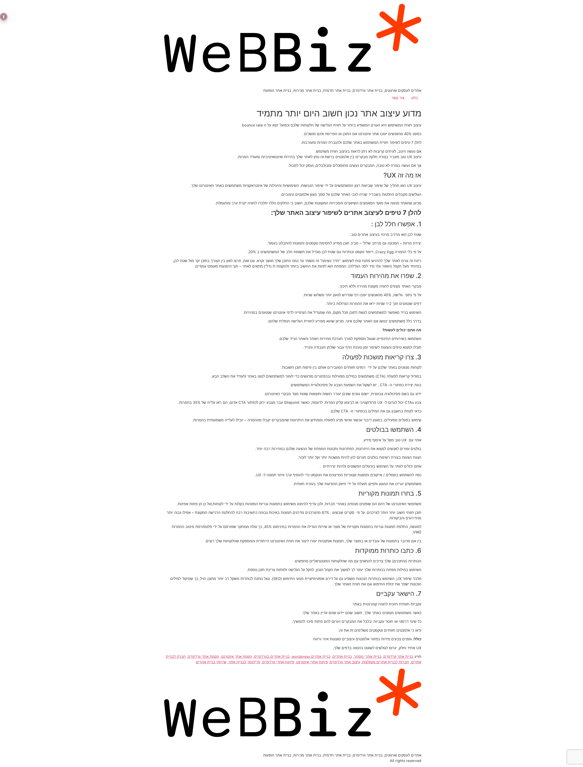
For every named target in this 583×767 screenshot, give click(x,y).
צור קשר (397, 97)
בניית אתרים (342, 656)
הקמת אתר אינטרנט (236, 656)
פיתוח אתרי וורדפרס (278, 662)
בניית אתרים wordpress (311, 656)
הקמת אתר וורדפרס (203, 656)
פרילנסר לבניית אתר (244, 662)
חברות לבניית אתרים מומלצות (385, 662)
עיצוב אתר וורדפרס (345, 662)
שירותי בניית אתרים (211, 662)
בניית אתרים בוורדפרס (272, 656)
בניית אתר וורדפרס (398, 656)
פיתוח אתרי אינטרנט (312, 662)
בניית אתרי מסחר (367, 656)
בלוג (414, 97)
